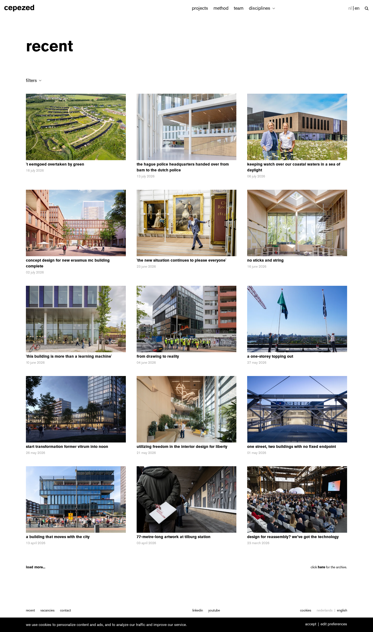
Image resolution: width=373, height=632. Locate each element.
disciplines (260, 8)
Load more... (35, 567)
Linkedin (197, 610)
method (220, 8)
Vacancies (47, 610)
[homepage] (23, 8)
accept (310, 624)
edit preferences (334, 624)
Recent (30, 610)
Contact (65, 610)
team (238, 8)
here (321, 567)
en (357, 8)
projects (200, 8)
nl (350, 8)
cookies (305, 610)
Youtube (214, 610)
